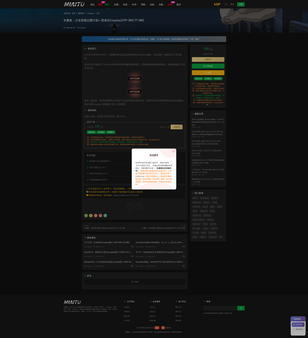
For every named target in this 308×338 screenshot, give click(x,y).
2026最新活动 (143, 165)
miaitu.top (139, 176)
